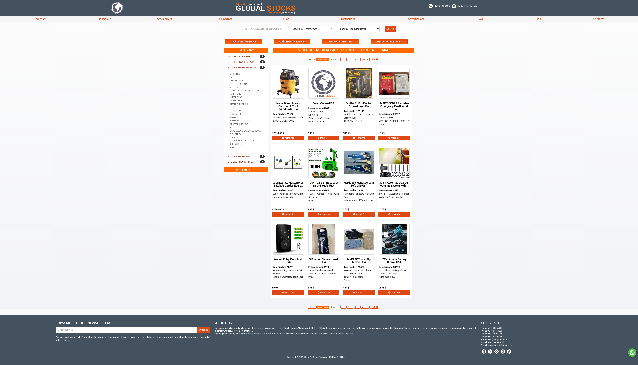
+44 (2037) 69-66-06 (497, 339)
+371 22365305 (441, 6)
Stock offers (164, 18)
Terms (285, 18)
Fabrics (234, 137)
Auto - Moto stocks (241, 121)
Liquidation (236, 114)
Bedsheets (235, 111)
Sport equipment (239, 124)
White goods (237, 101)
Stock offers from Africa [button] (389, 41)
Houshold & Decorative (242, 141)
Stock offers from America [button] (292, 41)
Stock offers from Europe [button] (243, 41)
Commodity (236, 144)
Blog (538, 18)
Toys (232, 107)
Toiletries (235, 134)
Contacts (598, 18)
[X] (490, 351)
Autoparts (236, 117)
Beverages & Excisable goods (245, 131)
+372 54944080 (495, 337)
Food (232, 127)
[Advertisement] (246, 224)
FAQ (480, 18)
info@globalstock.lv (466, 6)
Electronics (236, 81)
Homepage (40, 18)
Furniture (235, 94)
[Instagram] (496, 351)
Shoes (233, 77)
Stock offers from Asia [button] (340, 41)
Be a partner (224, 18)
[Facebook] (484, 351)
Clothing (235, 74)
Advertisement (416, 18)
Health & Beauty (238, 84)
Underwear (236, 97)
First (313, 59)
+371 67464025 (495, 331)
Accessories (236, 87)
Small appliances (239, 104)
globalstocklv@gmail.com (500, 345)
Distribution (348, 18)
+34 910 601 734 (495, 334)
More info (289, 138)
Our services (103, 18)
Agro (233, 147)
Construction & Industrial (244, 91)
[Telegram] (503, 351)
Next (363, 59)
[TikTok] (509, 351)
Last (373, 59)
